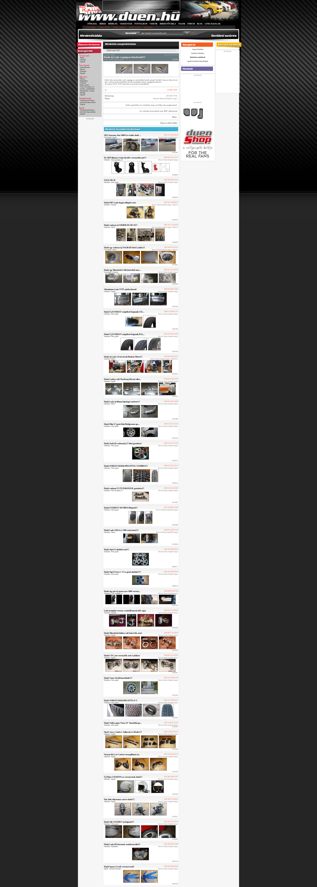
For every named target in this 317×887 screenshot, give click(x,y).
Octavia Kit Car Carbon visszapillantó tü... (122, 754)
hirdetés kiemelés (135, 27)
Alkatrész (83, 77)
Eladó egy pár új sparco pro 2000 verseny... (122, 591)
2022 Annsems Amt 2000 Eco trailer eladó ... (122, 135)
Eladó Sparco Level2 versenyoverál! (119, 867)
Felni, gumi (84, 85)
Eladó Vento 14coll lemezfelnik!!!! (118, 678)
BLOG (200, 24)
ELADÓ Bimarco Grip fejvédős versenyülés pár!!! (125, 158)
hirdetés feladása (104, 27)
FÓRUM (191, 24)
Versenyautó (84, 56)
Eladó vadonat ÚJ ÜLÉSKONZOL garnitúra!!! (124, 488)
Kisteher (83, 71)
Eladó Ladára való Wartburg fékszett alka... (122, 379)
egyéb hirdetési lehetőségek (197, 61)
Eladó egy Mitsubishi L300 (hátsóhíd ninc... (122, 270)
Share (174, 117)
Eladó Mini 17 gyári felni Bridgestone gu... (122, 424)
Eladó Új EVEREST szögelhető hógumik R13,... (124, 334)
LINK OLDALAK (212, 24)
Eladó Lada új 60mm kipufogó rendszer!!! (122, 402)
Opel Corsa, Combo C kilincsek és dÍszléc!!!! (123, 732)
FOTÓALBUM (140, 24)
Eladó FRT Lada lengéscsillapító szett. (120, 203)
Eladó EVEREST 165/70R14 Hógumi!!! (121, 508)
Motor (82, 69)
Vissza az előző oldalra (168, 123)
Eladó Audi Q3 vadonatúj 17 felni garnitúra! (123, 443)
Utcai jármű (84, 65)
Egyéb (82, 62)
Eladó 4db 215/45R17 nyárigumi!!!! (119, 822)
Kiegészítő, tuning (87, 91)
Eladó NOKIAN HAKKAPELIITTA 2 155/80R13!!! (126, 466)
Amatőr (83, 60)
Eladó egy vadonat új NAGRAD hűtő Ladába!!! (124, 247)
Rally (82, 58)
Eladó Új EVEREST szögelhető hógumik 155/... (124, 312)
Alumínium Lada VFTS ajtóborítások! (120, 289)
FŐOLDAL (92, 24)
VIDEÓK (153, 24)
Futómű (83, 83)
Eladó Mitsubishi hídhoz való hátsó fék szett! (123, 633)
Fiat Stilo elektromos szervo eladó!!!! (119, 799)
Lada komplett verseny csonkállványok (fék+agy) (125, 611)
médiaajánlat (148, 27)
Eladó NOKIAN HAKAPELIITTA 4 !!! (120, 700)
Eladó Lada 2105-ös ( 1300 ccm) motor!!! (121, 530)
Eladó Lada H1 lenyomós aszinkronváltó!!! (122, 844)
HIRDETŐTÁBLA (168, 24)
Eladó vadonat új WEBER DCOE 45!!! (120, 225)
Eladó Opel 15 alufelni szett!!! (116, 549)
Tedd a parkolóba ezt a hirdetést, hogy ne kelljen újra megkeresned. (151, 105)
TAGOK (181, 24)
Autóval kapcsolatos (88, 102)
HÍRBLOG (113, 24)
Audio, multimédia (87, 89)
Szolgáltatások (85, 98)
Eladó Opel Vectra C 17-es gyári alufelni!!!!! (122, 572)
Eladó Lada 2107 (113, 50)
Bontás (82, 93)
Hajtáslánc (84, 81)
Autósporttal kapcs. (87, 100)
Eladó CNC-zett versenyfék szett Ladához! (122, 655)
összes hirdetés (90, 27)
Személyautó (85, 67)
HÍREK (102, 24)
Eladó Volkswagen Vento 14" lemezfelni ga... (122, 723)
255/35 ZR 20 (109, 180)
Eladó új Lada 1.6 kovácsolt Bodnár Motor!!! (123, 357)
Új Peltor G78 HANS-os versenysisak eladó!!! (123, 777)
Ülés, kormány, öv (87, 87)
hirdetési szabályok (119, 27)
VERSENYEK (126, 24)
